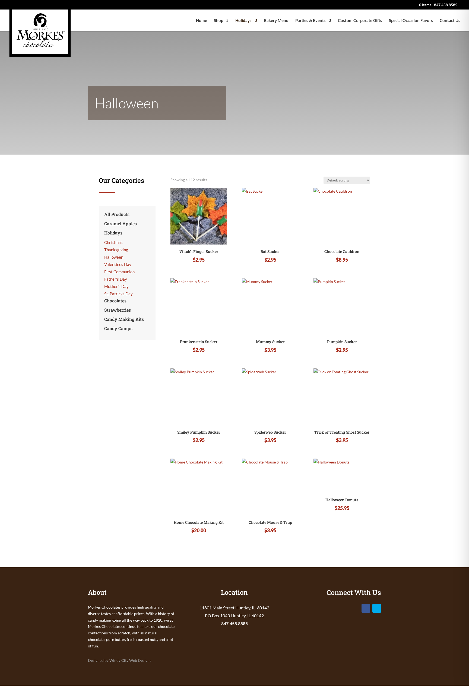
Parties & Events (310, 20)
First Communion (119, 271)
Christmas (113, 242)
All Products (116, 214)
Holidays (243, 20)
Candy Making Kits (124, 319)
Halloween (113, 257)
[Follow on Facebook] (366, 608)
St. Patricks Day (118, 293)
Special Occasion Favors (411, 20)
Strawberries (117, 310)
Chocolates (115, 300)
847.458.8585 (234, 623)
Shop (218, 20)
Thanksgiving (116, 249)
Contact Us (450, 20)
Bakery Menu (276, 20)
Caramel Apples (120, 223)
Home (201, 20)
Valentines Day (117, 264)
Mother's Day (116, 286)
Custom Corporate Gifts (360, 20)
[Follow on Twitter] (376, 608)
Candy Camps (118, 328)
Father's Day (115, 279)
